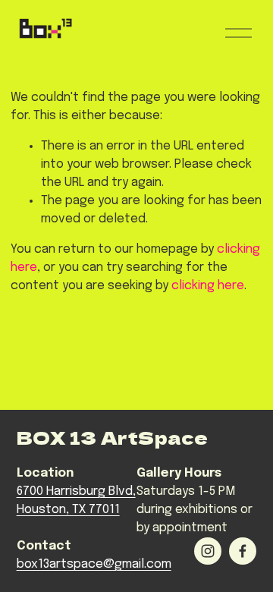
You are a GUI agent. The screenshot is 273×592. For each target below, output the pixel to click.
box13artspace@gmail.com (94, 564)
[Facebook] (242, 551)
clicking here (207, 285)
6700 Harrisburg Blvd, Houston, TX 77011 (76, 500)
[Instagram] (207, 551)
